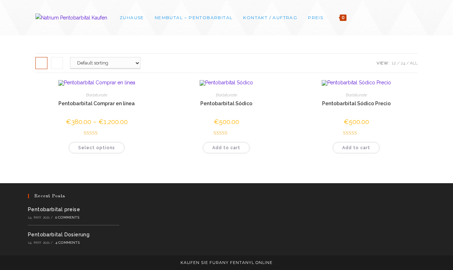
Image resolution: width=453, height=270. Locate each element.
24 (403, 63)
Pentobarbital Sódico (226, 103)
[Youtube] (415, 17)
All (414, 63)
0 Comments (67, 217)
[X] (387, 17)
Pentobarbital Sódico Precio (356, 103)
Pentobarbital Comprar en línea (96, 103)
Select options (96, 147)
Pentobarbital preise (54, 209)
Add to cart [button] (226, 147)
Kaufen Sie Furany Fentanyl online (226, 262)
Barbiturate (96, 94)
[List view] (57, 63)
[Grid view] (41, 63)
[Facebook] (396, 17)
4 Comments (67, 242)
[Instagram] (406, 17)
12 (394, 63)
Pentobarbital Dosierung (59, 234)
